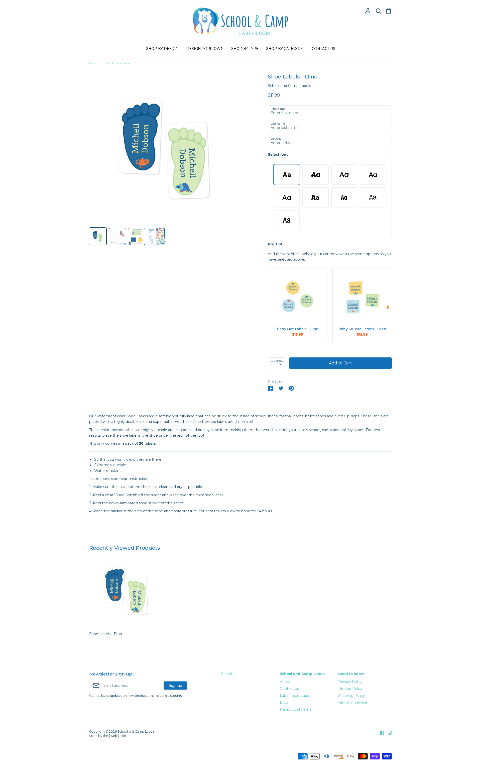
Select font (278, 154)
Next (389, 307)
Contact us (289, 688)
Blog (284, 702)
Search (227, 673)
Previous (270, 307)
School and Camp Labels (289, 85)
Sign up (175, 685)
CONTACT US (323, 48)
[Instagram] (388, 732)
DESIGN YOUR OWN (205, 48)
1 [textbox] (272, 365)
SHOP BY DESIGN (162, 48)
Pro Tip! (275, 244)
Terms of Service (352, 702)
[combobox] (276, 363)
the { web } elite (114, 736)
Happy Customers (296, 709)
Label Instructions (295, 695)
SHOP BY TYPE (245, 48)
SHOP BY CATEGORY (285, 48)
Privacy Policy (350, 682)
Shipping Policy (351, 695)
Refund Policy (350, 688)
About (285, 682)
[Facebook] (380, 732)
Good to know (351, 673)
